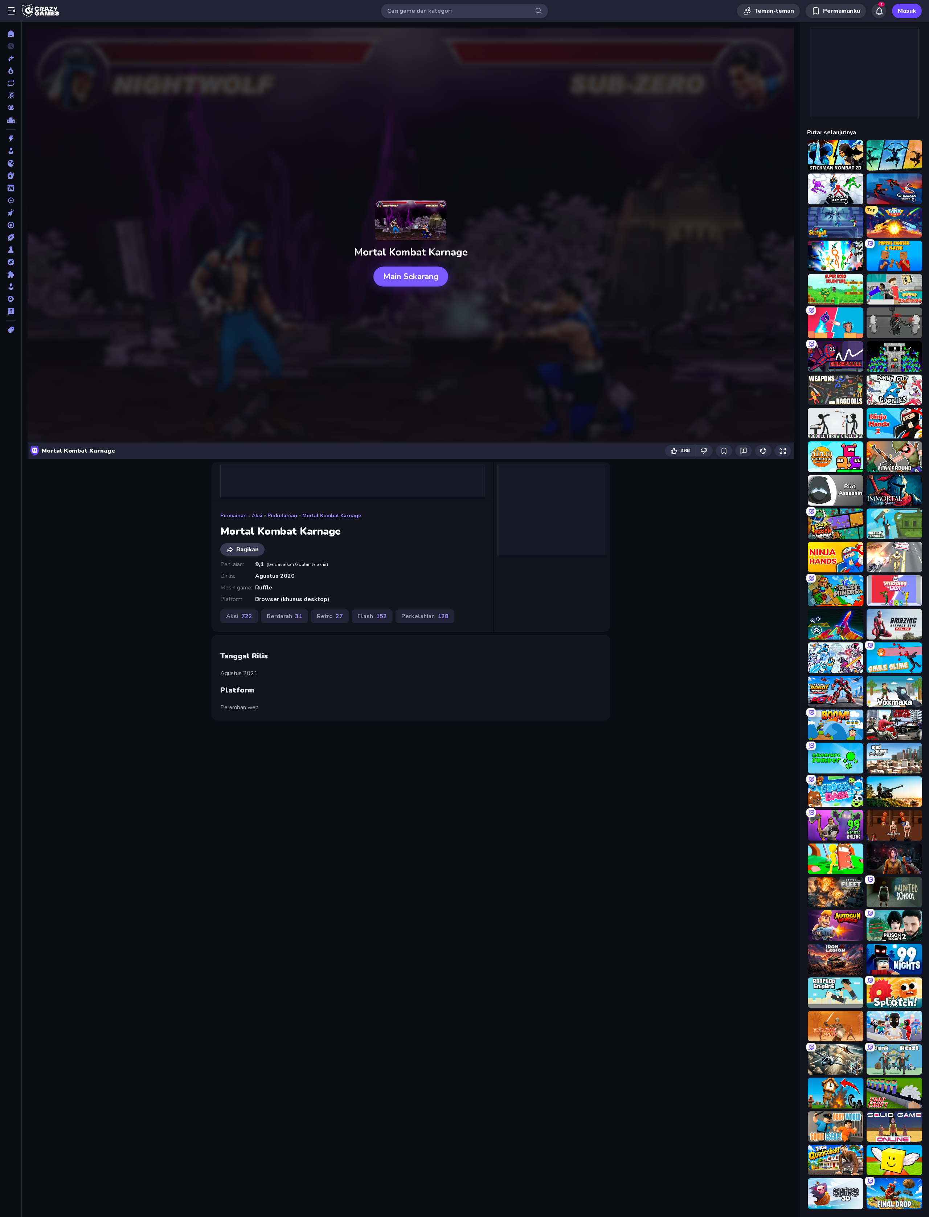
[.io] (10, 163)
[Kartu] (10, 176)
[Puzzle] (10, 274)
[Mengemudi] (10, 225)
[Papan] (10, 250)
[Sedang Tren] (10, 71)
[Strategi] (10, 299)
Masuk (907, 11)
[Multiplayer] (10, 108)
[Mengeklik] (10, 213)
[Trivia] (10, 311)
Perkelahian (282, 515)
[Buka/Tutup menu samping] (11, 11)
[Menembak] (10, 200)
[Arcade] (10, 151)
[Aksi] (10, 138)
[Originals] (10, 95)
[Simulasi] (10, 287)
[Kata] (10, 188)
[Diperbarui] (10, 83)
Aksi (257, 515)
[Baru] (10, 58)
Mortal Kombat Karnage (331, 515)
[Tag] (10, 330)
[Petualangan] (10, 262)
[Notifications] (879, 11)
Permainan (233, 515)
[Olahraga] (10, 237)
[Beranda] (10, 34)
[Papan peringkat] (10, 120)
